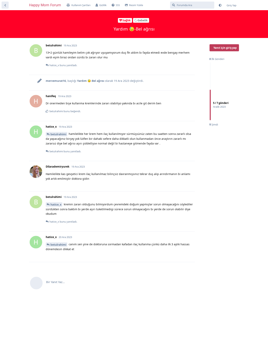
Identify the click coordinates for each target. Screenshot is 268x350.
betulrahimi (58, 134)
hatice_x (55, 204)
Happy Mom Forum (45, 5)
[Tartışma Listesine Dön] (5, 5)
